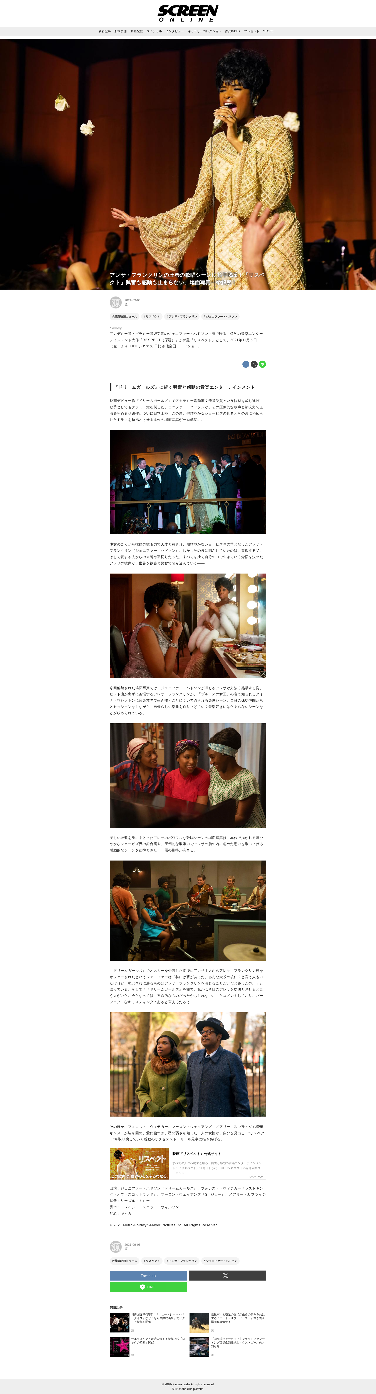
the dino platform (192, 1389)
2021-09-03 (132, 300)
